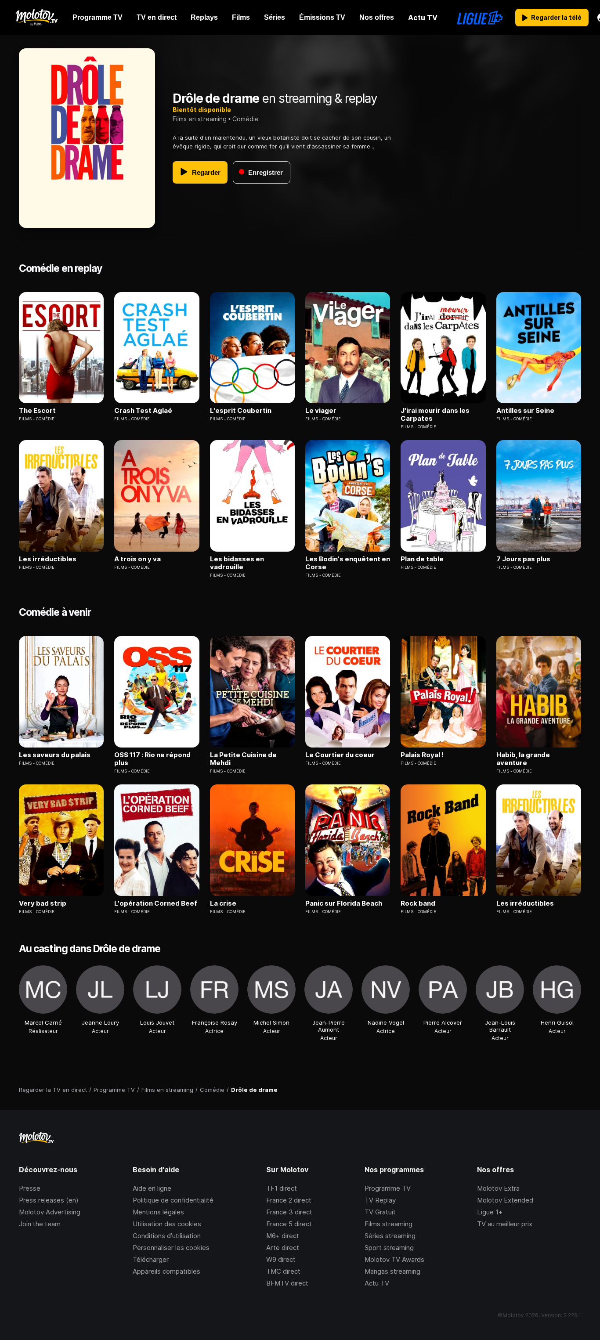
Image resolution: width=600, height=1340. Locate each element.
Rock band (418, 903)
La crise (223, 903)
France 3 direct (289, 1212)
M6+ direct (282, 1236)
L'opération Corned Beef (155, 903)
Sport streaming (389, 1247)
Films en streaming (200, 119)
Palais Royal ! (422, 755)
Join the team (40, 1224)
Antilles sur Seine (525, 411)
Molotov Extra (498, 1188)
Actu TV (377, 1283)
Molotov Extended (505, 1200)
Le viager (320, 411)
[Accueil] (36, 17)
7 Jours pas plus (523, 559)
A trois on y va (137, 559)
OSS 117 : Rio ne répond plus (152, 759)
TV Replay (380, 1200)
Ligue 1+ (489, 1212)
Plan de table (422, 559)
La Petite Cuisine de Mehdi (243, 759)
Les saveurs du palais (54, 755)
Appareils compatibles (166, 1271)
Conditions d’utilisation (167, 1236)
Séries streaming (390, 1236)
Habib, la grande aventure (523, 759)
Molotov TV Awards (394, 1259)
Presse (29, 1188)
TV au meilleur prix (504, 1224)
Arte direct (282, 1247)
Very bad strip (42, 903)
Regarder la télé (556, 17)
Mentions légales (158, 1212)
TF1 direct (281, 1188)
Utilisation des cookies (167, 1224)
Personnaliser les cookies (171, 1247)
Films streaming (388, 1224)
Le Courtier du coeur (340, 755)
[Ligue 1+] (480, 17)
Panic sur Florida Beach (343, 903)
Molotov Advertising (49, 1212)
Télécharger (151, 1259)
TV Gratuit (380, 1212)
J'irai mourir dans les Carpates (435, 415)
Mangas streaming (392, 1271)
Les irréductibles (47, 559)
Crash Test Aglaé (143, 411)
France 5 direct (289, 1224)
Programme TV (388, 1188)
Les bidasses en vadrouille (237, 563)
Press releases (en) (49, 1200)
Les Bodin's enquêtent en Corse (347, 563)
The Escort (37, 411)
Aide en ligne (152, 1188)
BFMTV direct (287, 1283)
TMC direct (283, 1271)
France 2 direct (288, 1200)
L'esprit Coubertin (240, 411)
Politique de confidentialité (173, 1200)
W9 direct (281, 1259)
